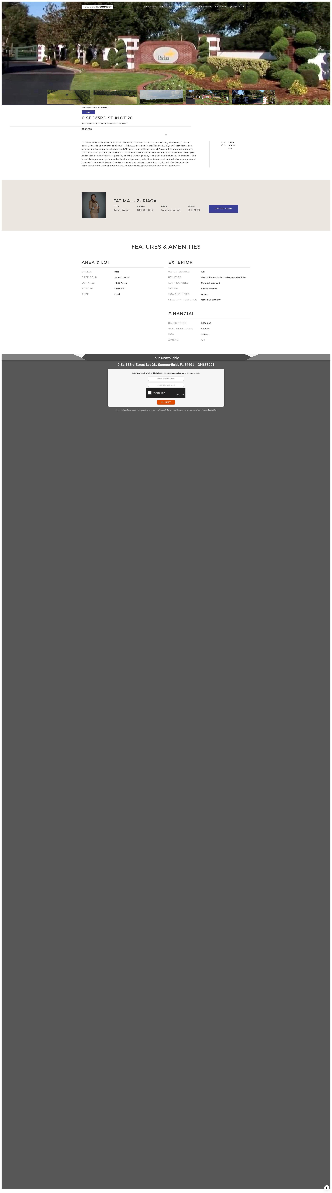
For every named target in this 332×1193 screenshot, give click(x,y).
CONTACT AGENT (223, 209)
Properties (150, 7)
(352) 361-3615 (145, 210)
